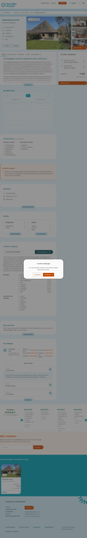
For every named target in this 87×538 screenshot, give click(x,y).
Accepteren (47, 274)
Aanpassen (37, 274)
